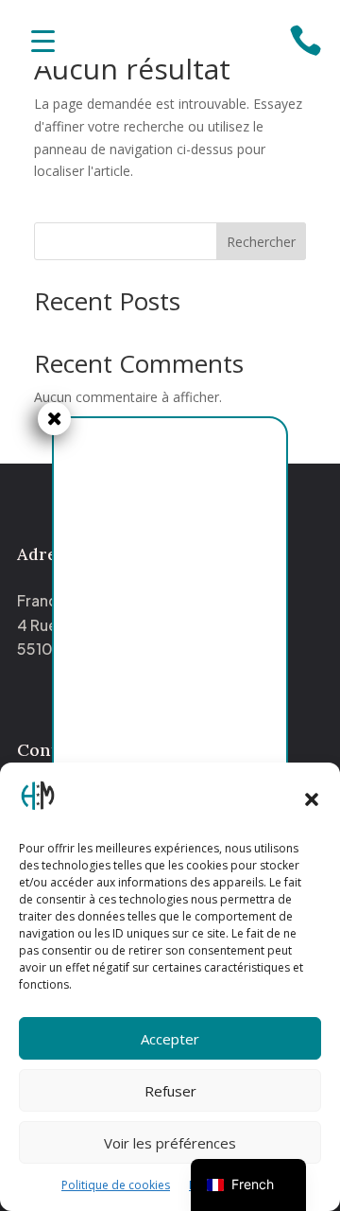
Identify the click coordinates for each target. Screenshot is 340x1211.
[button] (311, 799)
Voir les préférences (170, 1142)
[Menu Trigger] (43, 40)
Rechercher (261, 242)
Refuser (170, 1090)
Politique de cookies (115, 1185)
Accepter (170, 1038)
